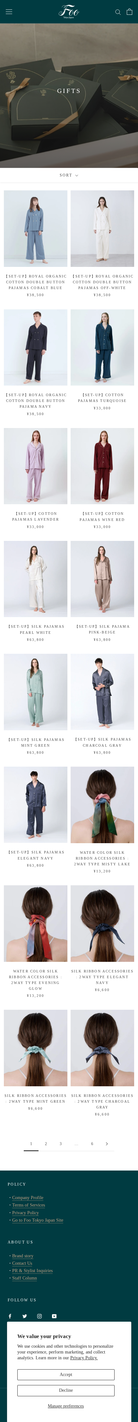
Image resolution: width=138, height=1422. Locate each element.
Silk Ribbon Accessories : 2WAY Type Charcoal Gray (102, 1101)
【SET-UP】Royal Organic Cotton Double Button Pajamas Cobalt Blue (35, 282)
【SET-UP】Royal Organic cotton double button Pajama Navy (35, 400)
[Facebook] (10, 1315)
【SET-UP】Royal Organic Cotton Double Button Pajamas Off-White (102, 282)
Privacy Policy (25, 1212)
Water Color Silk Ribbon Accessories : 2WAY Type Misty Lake (102, 858)
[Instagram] (39, 1315)
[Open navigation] (9, 11)
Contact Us (22, 1263)
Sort (67, 175)
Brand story (22, 1255)
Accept (66, 1374)
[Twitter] (24, 1315)
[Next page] (106, 1144)
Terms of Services (28, 1205)
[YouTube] (54, 1315)
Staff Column (24, 1278)
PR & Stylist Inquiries (32, 1270)
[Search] (118, 11)
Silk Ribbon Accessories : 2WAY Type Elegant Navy (102, 977)
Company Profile (27, 1197)
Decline (66, 1390)
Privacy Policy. (84, 1357)
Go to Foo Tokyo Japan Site (37, 1220)
